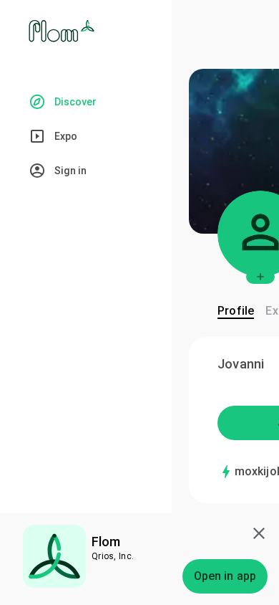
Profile (235, 311)
